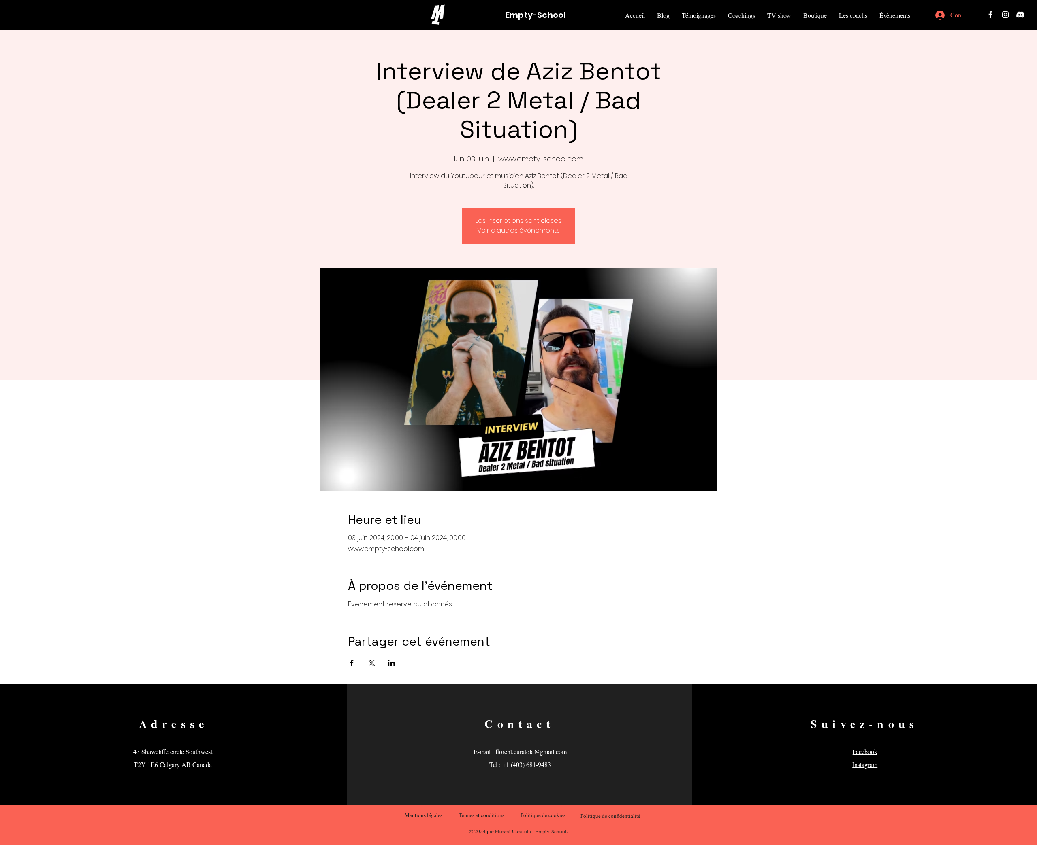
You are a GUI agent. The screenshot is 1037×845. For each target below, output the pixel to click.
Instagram (864, 764)
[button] (815, 15)
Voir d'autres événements (518, 230)
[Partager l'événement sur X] (372, 663)
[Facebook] (990, 14)
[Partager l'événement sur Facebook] (352, 663)
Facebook (865, 751)
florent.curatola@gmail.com (531, 751)
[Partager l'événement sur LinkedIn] (391, 663)
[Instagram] (1005, 14)
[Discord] (1020, 14)
